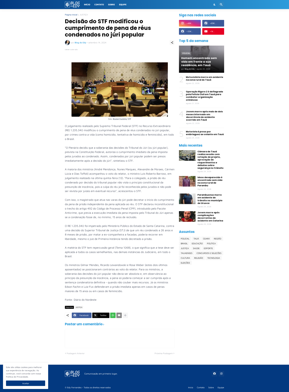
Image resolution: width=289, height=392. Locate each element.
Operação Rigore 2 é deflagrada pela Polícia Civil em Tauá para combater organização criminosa (204, 95)
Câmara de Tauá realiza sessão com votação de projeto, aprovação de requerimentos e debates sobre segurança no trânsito (210, 159)
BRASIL (184, 243)
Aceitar (25, 383)
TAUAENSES (186, 253)
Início (87, 4)
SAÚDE (196, 248)
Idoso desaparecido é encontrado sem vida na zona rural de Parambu (209, 181)
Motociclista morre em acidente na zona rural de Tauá (204, 78)
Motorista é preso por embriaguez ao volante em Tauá (205, 133)
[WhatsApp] (113, 315)
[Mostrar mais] (125, 315)
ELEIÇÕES (185, 262)
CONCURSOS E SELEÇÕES (209, 253)
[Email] (119, 315)
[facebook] (214, 373)
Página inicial (71, 15)
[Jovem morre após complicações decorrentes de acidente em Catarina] (187, 216)
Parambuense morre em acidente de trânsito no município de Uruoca (209, 199)
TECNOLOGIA (213, 258)
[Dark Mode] (214, 4)
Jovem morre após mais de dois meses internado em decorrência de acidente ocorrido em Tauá (204, 115)
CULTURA (185, 258)
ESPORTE (208, 248)
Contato (99, 4)
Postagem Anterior (76, 353)
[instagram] (221, 373)
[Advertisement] (201, 314)
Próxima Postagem (164, 353)
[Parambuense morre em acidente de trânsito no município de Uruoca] (187, 199)
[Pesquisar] (221, 4)
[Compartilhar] (172, 42)
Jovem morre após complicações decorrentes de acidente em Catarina (210, 216)
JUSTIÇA (84, 15)
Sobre (111, 4)
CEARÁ (206, 238)
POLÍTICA (211, 243)
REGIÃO (217, 238)
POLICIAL (185, 238)
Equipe (122, 4)
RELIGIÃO (198, 258)
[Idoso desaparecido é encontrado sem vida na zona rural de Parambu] (187, 181)
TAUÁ (196, 238)
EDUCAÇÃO (197, 243)
